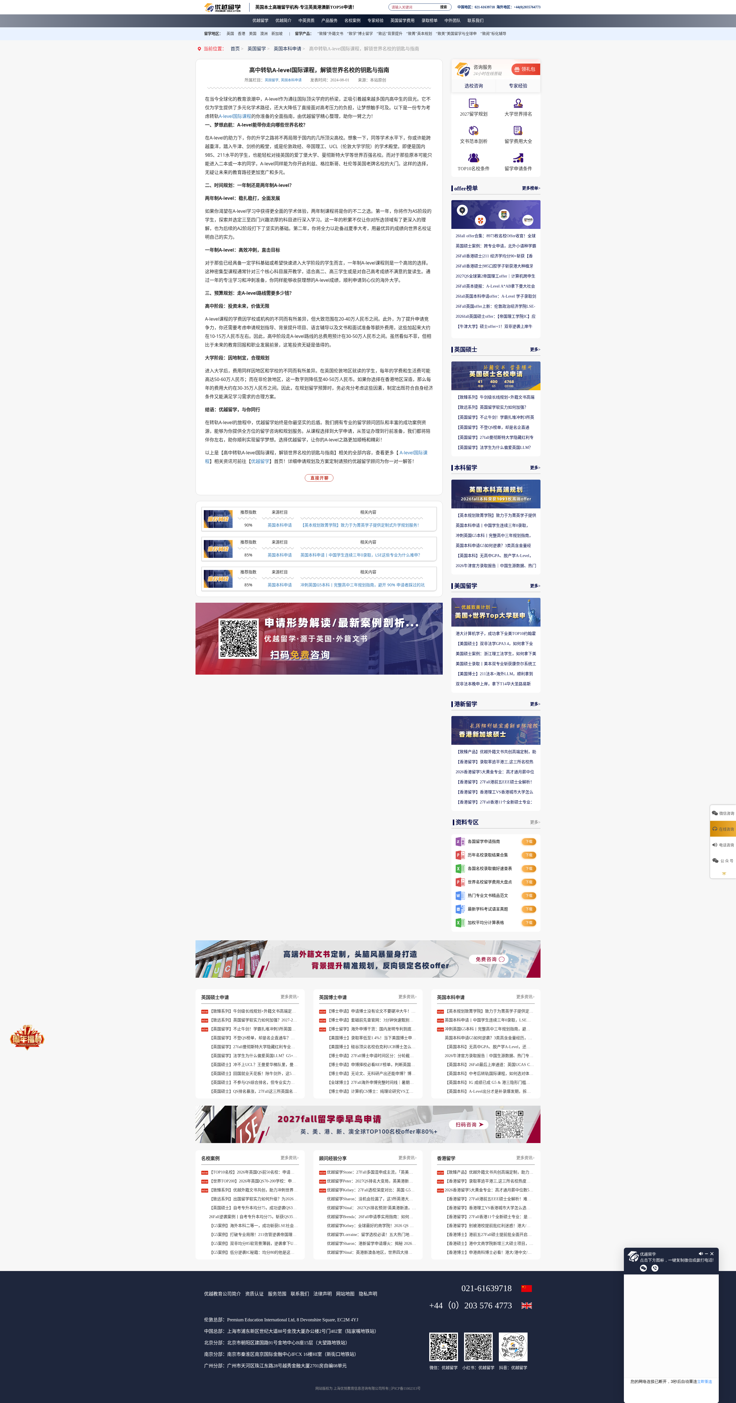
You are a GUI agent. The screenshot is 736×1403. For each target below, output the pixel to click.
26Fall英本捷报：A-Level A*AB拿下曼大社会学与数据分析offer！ (495, 286)
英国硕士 (465, 350)
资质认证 (254, 1293)
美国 (252, 33)
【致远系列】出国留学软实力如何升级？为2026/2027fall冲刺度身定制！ (253, 1199)
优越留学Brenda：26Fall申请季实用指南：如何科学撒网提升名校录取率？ (371, 1217)
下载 (529, 842)
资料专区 (467, 822)
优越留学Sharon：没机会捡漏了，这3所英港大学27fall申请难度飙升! (371, 1199)
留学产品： (304, 33)
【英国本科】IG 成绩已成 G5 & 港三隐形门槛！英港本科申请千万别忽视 (489, 1082)
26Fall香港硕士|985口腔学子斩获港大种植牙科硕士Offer (494, 266)
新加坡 (277, 33)
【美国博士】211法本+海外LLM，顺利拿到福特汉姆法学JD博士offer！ (494, 674)
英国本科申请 (287, 48)
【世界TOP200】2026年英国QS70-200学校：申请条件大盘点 (253, 1181)
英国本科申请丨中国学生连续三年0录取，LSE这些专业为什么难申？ (361, 555)
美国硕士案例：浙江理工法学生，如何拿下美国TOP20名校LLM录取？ (496, 654)
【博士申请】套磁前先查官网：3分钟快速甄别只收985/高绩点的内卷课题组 (371, 1020)
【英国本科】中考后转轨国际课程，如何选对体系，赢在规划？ (489, 1073)
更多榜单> (531, 188)
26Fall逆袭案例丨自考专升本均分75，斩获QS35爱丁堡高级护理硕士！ (253, 1217)
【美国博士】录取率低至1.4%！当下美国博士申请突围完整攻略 (371, 1038)
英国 (230, 33)
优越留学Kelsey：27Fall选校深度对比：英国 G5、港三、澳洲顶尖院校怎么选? (371, 1190)
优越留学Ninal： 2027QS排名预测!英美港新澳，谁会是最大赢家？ (371, 1208)
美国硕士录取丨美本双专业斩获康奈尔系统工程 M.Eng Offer (496, 664)
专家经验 (518, 85)
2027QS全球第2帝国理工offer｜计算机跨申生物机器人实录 (495, 276)
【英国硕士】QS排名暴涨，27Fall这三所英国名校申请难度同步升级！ (253, 1091)
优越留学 (260, 461)
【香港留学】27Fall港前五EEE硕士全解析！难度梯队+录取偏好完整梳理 (495, 782)
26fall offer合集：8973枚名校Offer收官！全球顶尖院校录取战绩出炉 (496, 236)
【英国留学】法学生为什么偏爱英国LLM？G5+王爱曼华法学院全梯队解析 (494, 448)
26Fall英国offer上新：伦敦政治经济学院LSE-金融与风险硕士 (495, 306)
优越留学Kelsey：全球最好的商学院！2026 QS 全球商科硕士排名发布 (371, 1226)
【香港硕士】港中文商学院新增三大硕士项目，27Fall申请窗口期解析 (489, 1243)
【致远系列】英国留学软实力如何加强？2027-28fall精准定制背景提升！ (492, 407)
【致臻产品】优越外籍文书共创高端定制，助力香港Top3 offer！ (496, 752)
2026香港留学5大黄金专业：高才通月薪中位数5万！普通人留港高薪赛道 (495, 772)
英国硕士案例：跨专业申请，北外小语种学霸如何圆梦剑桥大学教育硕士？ (496, 246)
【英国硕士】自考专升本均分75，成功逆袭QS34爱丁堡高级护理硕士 (253, 1208)
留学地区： (213, 33)
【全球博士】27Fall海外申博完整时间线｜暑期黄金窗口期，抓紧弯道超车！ (371, 1082)
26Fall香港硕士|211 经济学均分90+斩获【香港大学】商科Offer (494, 256)
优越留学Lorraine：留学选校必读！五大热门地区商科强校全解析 (371, 1234)
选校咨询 (474, 85)
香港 (241, 33)
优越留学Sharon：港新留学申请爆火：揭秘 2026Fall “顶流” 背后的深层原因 (371, 1243)
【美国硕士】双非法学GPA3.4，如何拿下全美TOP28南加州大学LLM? (494, 644)
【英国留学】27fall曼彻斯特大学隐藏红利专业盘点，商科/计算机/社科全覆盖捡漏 (495, 438)
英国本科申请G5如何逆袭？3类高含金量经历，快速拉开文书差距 (493, 546)
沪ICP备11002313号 (406, 1389)
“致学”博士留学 (360, 33)
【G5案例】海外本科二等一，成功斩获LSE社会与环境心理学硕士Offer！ (253, 1226)
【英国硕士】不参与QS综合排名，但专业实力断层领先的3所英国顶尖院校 (253, 1082)
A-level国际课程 (235, 116)
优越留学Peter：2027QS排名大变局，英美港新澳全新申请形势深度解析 (371, 1181)
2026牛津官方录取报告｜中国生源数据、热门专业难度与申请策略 (496, 566)
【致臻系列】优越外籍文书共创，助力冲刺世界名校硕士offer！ (253, 1190)
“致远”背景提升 (389, 33)
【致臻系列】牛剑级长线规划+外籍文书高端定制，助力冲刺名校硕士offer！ (495, 397)
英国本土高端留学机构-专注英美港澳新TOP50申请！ (305, 7)
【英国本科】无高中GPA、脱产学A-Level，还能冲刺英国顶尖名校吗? (494, 556)
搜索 (443, 6)
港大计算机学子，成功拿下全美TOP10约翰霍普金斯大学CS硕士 (496, 634)
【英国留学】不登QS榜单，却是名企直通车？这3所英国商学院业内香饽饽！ (492, 427)
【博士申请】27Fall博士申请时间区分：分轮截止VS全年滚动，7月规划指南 (371, 1056)
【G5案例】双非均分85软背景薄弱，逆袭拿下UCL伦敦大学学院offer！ (253, 1243)
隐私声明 (368, 1293)
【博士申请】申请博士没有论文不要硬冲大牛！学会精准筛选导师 (371, 1011)
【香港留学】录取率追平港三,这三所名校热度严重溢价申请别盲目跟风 (494, 762)
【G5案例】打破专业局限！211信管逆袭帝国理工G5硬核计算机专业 (253, 1234)
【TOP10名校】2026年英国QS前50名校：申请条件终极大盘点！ (253, 1172)
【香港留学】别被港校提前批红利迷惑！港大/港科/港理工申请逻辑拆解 (489, 1226)
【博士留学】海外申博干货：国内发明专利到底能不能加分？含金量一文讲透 (371, 1029)
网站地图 (345, 1293)
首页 (235, 48)
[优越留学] (222, 7)
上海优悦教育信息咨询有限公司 (358, 1389)
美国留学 (465, 586)
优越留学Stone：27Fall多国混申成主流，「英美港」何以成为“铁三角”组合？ (371, 1172)
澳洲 (264, 33)
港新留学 (465, 704)
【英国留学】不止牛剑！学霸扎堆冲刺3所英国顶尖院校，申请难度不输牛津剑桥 (495, 417)
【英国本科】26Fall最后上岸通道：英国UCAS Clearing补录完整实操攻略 (489, 1065)
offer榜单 (466, 188)
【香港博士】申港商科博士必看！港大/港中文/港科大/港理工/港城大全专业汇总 (489, 1252)
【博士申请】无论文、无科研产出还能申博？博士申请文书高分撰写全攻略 (371, 1073)
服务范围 (277, 1293)
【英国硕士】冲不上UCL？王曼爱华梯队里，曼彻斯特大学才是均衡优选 (253, 1065)
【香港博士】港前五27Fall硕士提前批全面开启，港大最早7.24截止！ (489, 1234)
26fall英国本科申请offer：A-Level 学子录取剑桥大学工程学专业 (496, 296)
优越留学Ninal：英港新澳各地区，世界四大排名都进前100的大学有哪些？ (371, 1252)
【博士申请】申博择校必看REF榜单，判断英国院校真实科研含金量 (371, 1065)
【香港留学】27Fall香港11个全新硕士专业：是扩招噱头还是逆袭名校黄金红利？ (495, 802)
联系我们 (300, 1293)
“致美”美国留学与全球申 (456, 33)
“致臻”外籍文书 (330, 33)
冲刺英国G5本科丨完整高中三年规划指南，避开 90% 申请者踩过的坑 (362, 584)
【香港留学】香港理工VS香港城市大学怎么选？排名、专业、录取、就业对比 (494, 792)
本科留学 (465, 468)
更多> (535, 349)
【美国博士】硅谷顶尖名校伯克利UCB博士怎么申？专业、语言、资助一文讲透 (371, 1047)
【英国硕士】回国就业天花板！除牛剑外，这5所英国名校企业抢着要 (253, 1073)
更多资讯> (290, 997)
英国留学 (257, 48)
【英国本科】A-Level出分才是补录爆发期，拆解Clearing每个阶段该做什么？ (489, 1091)
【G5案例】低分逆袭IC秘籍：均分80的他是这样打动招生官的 (253, 1252)
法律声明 (322, 1293)
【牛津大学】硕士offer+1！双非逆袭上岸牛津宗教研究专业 (494, 327)
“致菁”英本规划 (419, 33)
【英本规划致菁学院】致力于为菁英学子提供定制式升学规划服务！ (360, 525)
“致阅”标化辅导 (493, 33)
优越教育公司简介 (222, 1293)
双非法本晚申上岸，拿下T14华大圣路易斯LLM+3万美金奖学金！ (493, 684)
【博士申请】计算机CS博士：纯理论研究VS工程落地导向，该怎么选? (371, 1091)
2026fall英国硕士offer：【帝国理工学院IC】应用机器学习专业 (496, 316)
